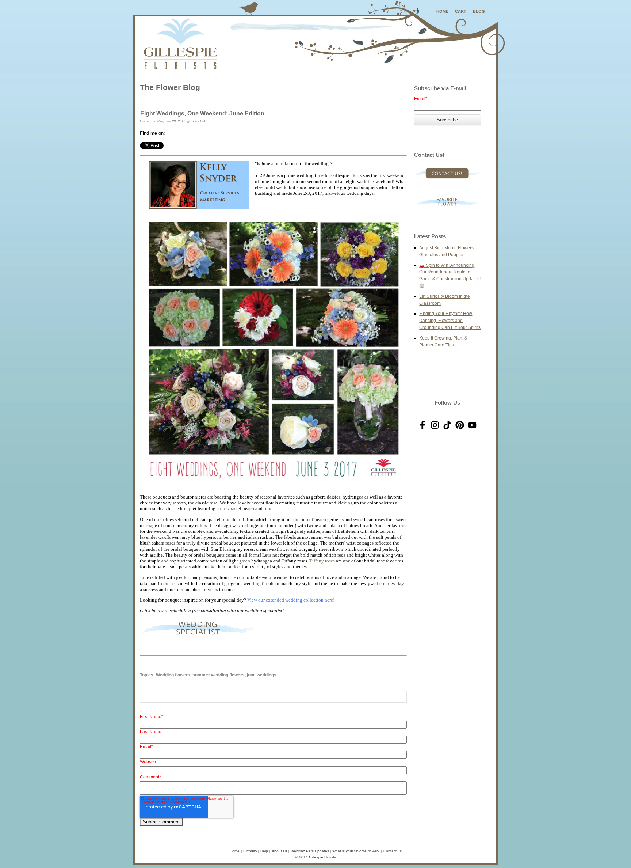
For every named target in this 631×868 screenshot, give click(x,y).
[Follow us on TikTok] (447, 425)
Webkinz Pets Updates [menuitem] (310, 851)
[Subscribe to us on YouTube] (472, 425)
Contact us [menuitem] (392, 851)
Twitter (191, 133)
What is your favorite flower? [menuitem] (356, 851)
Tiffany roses (322, 561)
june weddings (261, 674)
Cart (460, 11)
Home (442, 11)
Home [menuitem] (235, 851)
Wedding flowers (173, 674)
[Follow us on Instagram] (435, 425)
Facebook (171, 133)
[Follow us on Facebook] (422, 425)
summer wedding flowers (218, 674)
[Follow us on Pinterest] (460, 425)
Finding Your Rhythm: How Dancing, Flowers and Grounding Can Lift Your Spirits (450, 320)
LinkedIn (181, 133)
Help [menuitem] (264, 851)
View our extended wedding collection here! (290, 600)
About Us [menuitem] (279, 851)
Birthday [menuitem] (250, 851)
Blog (479, 11)
